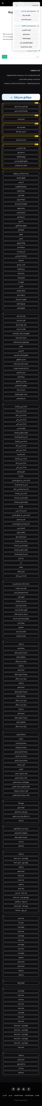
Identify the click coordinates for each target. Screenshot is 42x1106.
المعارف (21, 260)
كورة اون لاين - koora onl (21, 897)
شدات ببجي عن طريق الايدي (21, 480)
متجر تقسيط (21, 454)
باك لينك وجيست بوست (21, 368)
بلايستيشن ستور (21, 537)
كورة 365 (21, 803)
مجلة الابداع (21, 247)
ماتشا (21, 567)
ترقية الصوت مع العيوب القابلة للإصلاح (29, 79)
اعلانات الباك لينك (21, 338)
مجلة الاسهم (21, 199)
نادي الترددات (21, 251)
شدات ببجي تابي (21, 419)
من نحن (10, 1095)
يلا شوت (21, 644)
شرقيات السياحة (21, 299)
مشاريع (21, 627)
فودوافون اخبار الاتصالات (21, 342)
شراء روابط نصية (21, 325)
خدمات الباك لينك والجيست (21, 584)
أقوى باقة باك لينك (21, 610)
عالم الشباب (21, 119)
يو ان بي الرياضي (21, 381)
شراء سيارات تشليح (21, 778)
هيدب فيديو (21, 264)
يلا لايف (21, 820)
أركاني (21, 286)
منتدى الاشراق (21, 359)
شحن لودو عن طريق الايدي (21, 524)
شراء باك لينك (21, 316)
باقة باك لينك (21, 127)
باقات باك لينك (21, 329)
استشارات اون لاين (21, 256)
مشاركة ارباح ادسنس (21, 111)
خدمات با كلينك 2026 (21, 614)
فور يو (21, 506)
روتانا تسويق (21, 243)
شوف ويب (21, 195)
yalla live (21, 846)
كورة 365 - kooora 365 (21, 906)
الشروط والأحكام (29, 1095)
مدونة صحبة (21, 295)
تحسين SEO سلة (21, 131)
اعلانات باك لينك (21, 631)
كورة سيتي (21, 807)
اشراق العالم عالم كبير (21, 355)
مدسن (21, 238)
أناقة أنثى (21, 230)
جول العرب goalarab (21, 812)
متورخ (21, 234)
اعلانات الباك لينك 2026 (21, 364)
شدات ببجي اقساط (21, 406)
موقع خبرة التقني (21, 225)
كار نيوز (21, 221)
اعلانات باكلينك (21, 636)
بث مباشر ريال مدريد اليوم (21, 816)
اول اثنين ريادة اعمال (21, 106)
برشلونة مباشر (21, 657)
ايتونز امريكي (21, 428)
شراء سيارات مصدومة (21, 791)
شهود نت (21, 282)
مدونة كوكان (21, 212)
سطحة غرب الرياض (21, 756)
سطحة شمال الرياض (21, 752)
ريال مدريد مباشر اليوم (21, 828)
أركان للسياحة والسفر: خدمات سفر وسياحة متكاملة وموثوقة (23, 75)
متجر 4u (21, 476)
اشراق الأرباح (21, 308)
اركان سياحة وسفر (21, 165)
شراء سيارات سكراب (21, 773)
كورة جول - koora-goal (21, 862)
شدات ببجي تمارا (21, 411)
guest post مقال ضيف (21, 592)
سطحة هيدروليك (21, 747)
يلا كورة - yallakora (21, 901)
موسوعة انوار (21, 303)
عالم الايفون (21, 208)
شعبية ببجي (21, 528)
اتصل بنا (5, 1095)
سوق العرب (21, 597)
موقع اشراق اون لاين (21, 161)
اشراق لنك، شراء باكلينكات (21, 333)
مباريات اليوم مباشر (21, 652)
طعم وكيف (21, 277)
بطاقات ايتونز (21, 532)
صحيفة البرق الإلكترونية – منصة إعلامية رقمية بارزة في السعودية (22, 83)
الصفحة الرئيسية (32, 50)
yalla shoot (21, 648)
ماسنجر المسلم (21, 140)
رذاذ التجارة (21, 273)
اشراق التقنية (21, 178)
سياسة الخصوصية (18, 1095)
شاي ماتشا (21, 571)
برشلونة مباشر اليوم (21, 833)
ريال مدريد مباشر (21, 661)
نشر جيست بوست (21, 588)
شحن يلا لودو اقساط (21, 437)
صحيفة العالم (21, 398)
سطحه (21, 739)
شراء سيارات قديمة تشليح (21, 795)
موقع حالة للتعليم (21, 385)
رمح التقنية (21, 269)
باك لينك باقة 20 (21, 601)
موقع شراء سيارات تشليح (21, 782)
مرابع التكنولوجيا (21, 186)
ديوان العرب (21, 623)
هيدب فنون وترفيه (21, 394)
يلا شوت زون (21, 1064)
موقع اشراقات (21, 156)
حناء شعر (21, 558)
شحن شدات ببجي (21, 510)
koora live (21, 875)
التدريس (21, 351)
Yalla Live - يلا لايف (21, 893)
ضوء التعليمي (21, 148)
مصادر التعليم (21, 372)
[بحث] (3, 3)
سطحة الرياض (21, 734)
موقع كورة (21, 983)
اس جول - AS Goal (21, 910)
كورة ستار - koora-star (21, 858)
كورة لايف (21, 927)
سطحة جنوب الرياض (21, 760)
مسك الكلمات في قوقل (21, 173)
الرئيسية (37, 1095)
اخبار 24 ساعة (21, 390)
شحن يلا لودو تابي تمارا (21, 489)
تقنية (21, 346)
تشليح (21, 769)
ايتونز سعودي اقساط (21, 432)
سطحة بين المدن (21, 743)
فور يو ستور (21, 471)
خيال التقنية (21, 191)
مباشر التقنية (21, 290)
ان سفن (21, 182)
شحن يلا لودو (21, 519)
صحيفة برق (21, 152)
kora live (21, 922)
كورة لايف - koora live (21, 1025)
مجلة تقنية (21, 377)
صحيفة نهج (21, 217)
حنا (21, 563)
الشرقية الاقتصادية (21, 204)
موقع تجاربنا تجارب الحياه (21, 618)
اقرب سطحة (21, 765)
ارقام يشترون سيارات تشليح (21, 786)
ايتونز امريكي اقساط (21, 497)
